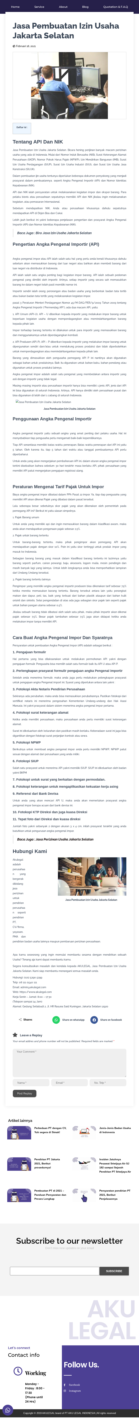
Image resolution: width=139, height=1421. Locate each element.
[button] (69, 1020)
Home (15, 7)
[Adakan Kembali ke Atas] (131, 1413)
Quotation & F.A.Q (115, 7)
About (63, 7)
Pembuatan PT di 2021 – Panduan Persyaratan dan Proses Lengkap (50, 1194)
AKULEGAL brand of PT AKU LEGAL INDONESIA (68, 1413)
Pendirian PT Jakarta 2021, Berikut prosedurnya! (47, 1163)
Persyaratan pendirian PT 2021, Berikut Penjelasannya (114, 1194)
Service (39, 7)
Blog (85, 7)
